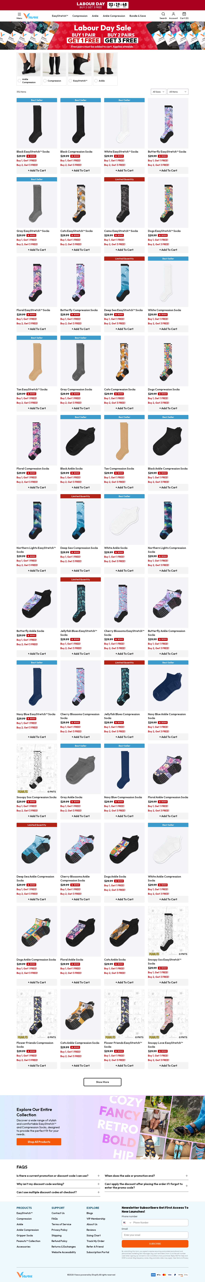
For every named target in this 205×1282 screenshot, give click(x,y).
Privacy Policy (59, 1229)
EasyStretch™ (60, 15)
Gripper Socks (25, 1235)
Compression (79, 15)
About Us (92, 1224)
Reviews (91, 1229)
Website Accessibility (64, 1252)
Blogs (90, 1213)
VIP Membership (96, 1218)
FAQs (55, 1218)
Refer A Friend (95, 1246)
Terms (179, 1258)
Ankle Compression (114, 15)
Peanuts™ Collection (28, 1241)
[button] (19, 16)
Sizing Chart (94, 1235)
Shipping (56, 1235)
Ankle (95, 15)
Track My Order (96, 1241)
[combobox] (127, 1222)
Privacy (185, 1258)
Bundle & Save (138, 15)
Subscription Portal (98, 1252)
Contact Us (58, 1213)
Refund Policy (59, 1241)
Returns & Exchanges (64, 1246)
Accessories (23, 1246)
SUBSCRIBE (155, 1243)
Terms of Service (61, 1224)
